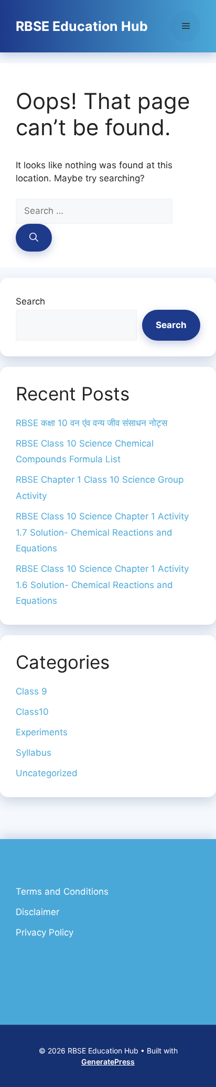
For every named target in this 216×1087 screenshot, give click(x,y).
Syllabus (33, 752)
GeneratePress (108, 1061)
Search (30, 301)
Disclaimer (37, 912)
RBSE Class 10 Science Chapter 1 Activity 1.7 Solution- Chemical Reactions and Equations (102, 532)
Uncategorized (47, 773)
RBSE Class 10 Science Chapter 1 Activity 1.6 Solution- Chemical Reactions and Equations (102, 584)
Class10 (32, 711)
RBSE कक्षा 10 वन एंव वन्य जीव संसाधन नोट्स (91, 423)
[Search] (34, 238)
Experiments (42, 732)
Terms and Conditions (62, 891)
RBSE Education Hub (82, 26)
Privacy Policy (44, 932)
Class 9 (31, 691)
